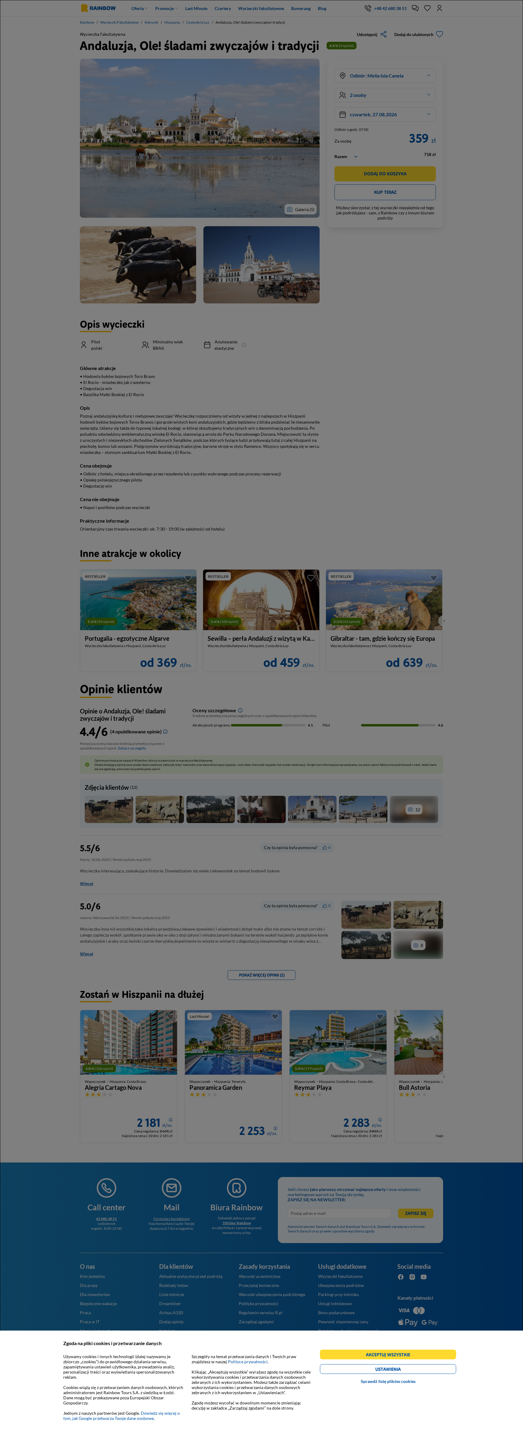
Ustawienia (398, 1370)
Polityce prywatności (248, 1361)
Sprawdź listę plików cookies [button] (388, 1381)
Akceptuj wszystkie (390, 1355)
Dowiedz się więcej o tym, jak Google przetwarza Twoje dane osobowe (121, 1416)
